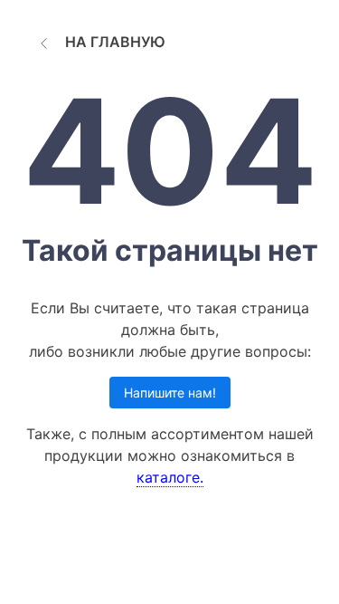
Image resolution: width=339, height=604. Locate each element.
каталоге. (170, 477)
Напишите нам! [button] (170, 392)
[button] (100, 41)
